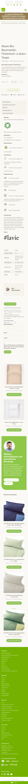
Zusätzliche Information (9, 105)
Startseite (3, 22)
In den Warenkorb (13, 90)
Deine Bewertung (8, 320)
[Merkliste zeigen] (14, 5)
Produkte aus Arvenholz (7, 704)
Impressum (4, 737)
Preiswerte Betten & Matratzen (9, 671)
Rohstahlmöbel (5, 685)
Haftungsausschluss (6, 735)
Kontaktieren (8, 483)
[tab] (14, 102)
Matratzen (4, 661)
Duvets (3, 665)
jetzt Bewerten (10, 304)
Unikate (3, 691)
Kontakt (3, 729)
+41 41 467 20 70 (9, 1)
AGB (2, 739)
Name (6, 332)
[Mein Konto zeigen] (17, 5)
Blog (2, 731)
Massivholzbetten (6, 653)
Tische (3, 677)
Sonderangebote (19, 1)
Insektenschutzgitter (6, 706)
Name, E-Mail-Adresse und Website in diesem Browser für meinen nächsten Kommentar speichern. (14, 346)
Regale (3, 689)
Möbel (3, 681)
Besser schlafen (5, 669)
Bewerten (22, 94)
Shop (8, 22)
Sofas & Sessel (5, 693)
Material (5, 107)
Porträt (3, 727)
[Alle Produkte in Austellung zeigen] (7, 5)
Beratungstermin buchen (11, 480)
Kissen (3, 663)
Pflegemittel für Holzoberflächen (10, 710)
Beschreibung (6, 102)
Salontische (4, 687)
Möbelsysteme (5, 683)
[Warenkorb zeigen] (20, 5)
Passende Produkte (8, 113)
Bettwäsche (22, 22)
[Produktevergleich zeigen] (11, 5)
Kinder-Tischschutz (6, 708)
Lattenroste (4, 659)
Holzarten (4, 716)
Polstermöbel (5, 695)
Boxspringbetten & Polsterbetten (10, 655)
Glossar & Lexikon (6, 720)
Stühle (3, 679)
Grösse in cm (4, 82)
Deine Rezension (8, 324)
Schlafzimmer (14, 22)
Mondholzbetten (5, 657)
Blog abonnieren (9, 3)
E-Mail (6, 338)
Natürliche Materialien (7, 718)
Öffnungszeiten (19, 3)
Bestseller (4, 714)
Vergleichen (6, 94)
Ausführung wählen (14, 394)
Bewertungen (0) (7, 110)
